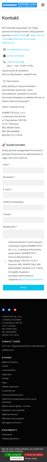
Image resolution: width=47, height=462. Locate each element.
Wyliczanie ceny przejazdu (13, 418)
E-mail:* (7, 189)
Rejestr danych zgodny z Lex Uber (16, 406)
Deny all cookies (34, 455)
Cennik (5, 366)
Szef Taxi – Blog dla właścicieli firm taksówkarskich (23, 346)
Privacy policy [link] (31, 458)
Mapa (4, 382)
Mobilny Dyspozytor (10, 386)
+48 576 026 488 (15, 61)
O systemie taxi (8, 390)
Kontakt (10, 18)
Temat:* (7, 214)
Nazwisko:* (9, 177)
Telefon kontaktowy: (13, 201)
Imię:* (6, 164)
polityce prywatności (32, 279)
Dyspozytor (7, 374)
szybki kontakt (18, 35)
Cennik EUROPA (8, 370)
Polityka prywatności (10, 438)
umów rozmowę (15, 55)
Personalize (16, 458)
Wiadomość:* (10, 226)
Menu (42, 4)
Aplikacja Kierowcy (10, 414)
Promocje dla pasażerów (12, 395)
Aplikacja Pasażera (10, 362)
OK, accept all (14, 455)
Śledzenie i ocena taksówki (13, 410)
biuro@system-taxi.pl (18, 49)
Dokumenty (7, 434)
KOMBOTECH (8, 350)
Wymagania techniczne (11, 422)
